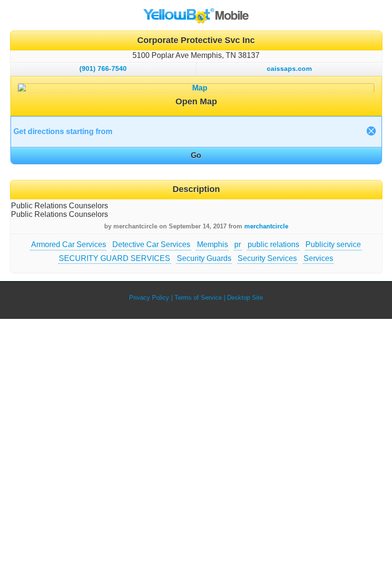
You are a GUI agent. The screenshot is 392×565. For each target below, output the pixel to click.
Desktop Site (245, 297)
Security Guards (204, 258)
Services (318, 258)
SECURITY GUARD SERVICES (114, 258)
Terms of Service (198, 297)
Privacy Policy (149, 297)
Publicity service (333, 244)
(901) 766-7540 (103, 68)
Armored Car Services (68, 244)
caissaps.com (289, 68)
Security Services (267, 258)
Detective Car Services (151, 244)
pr (237, 244)
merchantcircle (266, 226)
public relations (273, 244)
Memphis (212, 244)
